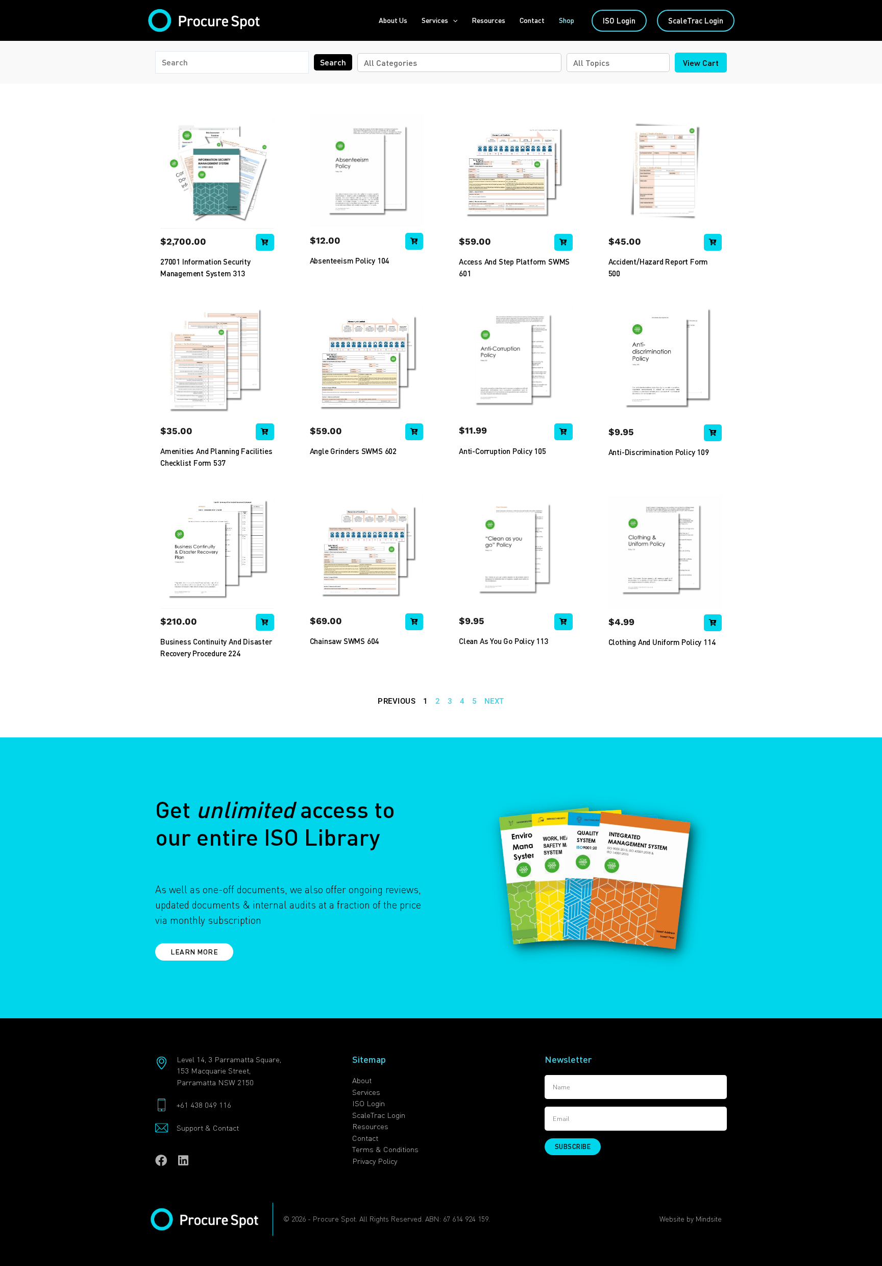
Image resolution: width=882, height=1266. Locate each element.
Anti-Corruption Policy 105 (502, 451)
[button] (452, 20)
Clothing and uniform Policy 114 (662, 642)
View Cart (701, 62)
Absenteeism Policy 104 (349, 260)
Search (333, 62)
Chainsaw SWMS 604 (344, 641)
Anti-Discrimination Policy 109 (658, 452)
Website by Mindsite (690, 1218)
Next (494, 701)
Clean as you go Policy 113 (503, 641)
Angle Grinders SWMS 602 (353, 451)
